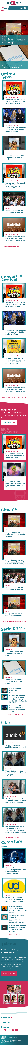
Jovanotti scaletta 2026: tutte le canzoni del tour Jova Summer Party (15, 101)
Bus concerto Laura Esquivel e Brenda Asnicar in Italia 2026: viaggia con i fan (15, 484)
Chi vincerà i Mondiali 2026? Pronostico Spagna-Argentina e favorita (17, 708)
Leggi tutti (12, 934)
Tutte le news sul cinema (12, 621)
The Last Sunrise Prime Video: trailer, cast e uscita (14, 157)
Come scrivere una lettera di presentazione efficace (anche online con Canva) (16, 919)
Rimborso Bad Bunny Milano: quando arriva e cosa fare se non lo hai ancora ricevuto (15, 361)
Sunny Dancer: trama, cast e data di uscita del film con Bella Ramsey (13, 41)
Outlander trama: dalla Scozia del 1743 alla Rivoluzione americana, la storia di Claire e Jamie (15, 829)
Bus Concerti (8, 422)
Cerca (22, 8)
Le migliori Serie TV (12, 714)
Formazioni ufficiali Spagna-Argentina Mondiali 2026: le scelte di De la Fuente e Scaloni (18, 699)
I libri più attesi (12, 838)
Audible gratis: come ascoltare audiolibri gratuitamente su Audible (17, 928)
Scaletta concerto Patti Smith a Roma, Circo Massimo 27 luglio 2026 (15, 238)
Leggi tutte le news (12, 246)
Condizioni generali (6, 1040)
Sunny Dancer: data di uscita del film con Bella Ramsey (15, 534)
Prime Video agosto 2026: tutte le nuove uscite (12, 66)
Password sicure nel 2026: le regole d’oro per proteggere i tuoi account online (15, 870)
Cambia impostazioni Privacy (8, 1041)
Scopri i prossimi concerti (12, 397)
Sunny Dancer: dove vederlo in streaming (13, 615)
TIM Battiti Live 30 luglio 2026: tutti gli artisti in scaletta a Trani (15, 129)
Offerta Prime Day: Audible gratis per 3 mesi (15, 746)
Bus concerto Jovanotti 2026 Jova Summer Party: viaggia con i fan (15, 185)
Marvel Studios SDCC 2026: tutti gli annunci (14, 212)
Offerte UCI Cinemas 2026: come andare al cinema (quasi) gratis (14, 899)
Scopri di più (7, 973)
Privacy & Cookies (16, 1040)
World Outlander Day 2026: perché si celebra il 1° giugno (15, 773)
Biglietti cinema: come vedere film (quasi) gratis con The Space (18, 909)
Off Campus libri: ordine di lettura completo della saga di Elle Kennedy (15, 801)
